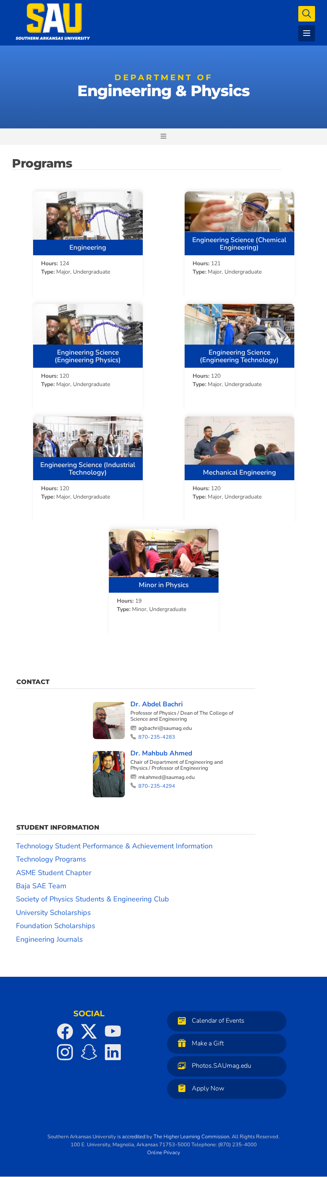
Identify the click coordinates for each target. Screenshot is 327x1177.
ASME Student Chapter (53, 872)
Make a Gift (208, 1043)
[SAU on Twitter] (89, 1031)
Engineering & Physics (163, 87)
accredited (133, 1136)
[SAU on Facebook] (65, 1031)
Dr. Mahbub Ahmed (161, 753)
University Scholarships (53, 912)
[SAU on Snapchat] (89, 1052)
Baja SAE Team (41, 886)
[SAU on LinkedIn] (113, 1052)
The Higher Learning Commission (191, 1136)
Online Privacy (163, 1152)
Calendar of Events (218, 1020)
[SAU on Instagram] (65, 1052)
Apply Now (208, 1088)
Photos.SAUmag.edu (221, 1065)
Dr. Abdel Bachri (156, 704)
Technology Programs (51, 859)
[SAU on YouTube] (113, 1031)
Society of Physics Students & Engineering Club (92, 899)
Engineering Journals (49, 939)
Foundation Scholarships (55, 926)
